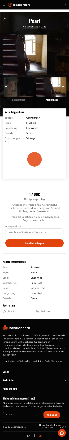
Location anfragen (34, 243)
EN (28, 435)
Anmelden (52, 415)
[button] (4, 4)
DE (40, 435)
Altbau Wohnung (30, 27)
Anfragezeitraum (14, 226)
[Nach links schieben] (6, 87)
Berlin (43, 27)
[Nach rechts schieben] (63, 87)
